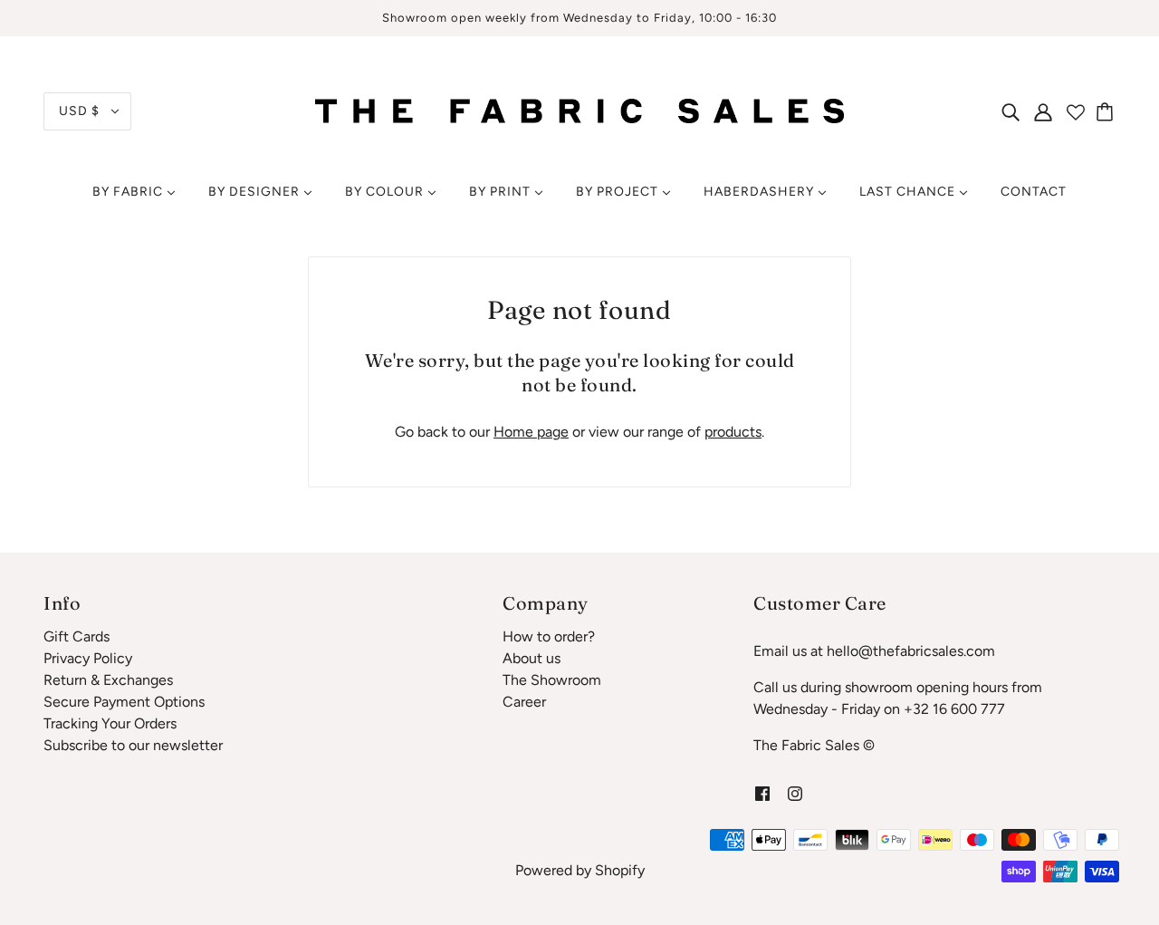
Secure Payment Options (124, 701)
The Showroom (552, 680)
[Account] (1043, 111)
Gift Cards (76, 636)
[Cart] (1107, 111)
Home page (531, 431)
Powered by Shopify (580, 870)
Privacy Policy (87, 658)
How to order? (549, 636)
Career (524, 701)
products (732, 431)
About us (531, 658)
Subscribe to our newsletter (133, 745)
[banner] (579, 110)
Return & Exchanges (108, 680)
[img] (1010, 111)
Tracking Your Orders (110, 723)
